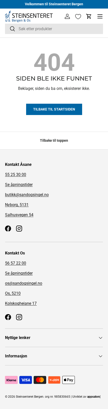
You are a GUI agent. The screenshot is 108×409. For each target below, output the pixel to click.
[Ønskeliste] (78, 16)
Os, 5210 (13, 293)
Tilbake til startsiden (54, 109)
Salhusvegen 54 (19, 214)
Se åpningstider (19, 184)
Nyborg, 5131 (17, 204)
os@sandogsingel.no (23, 283)
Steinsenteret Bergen (29, 396)
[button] (88, 16)
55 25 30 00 (15, 174)
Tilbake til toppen (54, 140)
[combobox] (54, 29)
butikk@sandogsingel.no (27, 194)
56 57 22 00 (15, 263)
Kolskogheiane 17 (21, 303)
